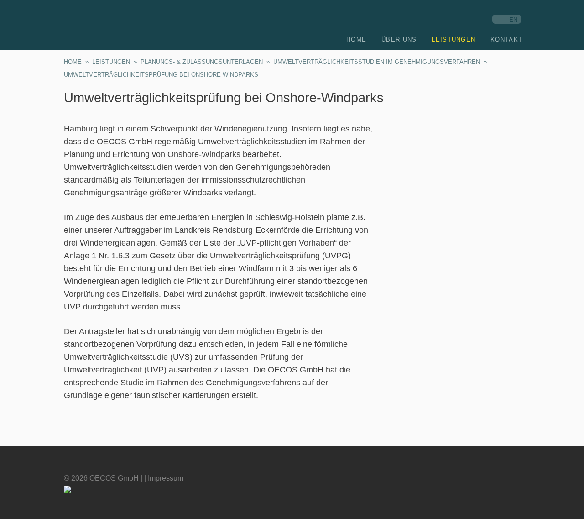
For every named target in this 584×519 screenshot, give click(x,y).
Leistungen (111, 61)
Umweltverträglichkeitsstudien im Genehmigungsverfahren (376, 61)
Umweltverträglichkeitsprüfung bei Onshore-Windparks (161, 74)
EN (513, 19)
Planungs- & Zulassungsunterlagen (202, 61)
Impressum (165, 478)
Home (73, 61)
